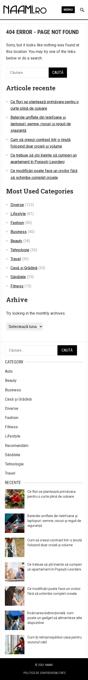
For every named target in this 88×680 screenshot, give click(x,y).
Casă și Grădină (24, 268)
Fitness (17, 286)
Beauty (16, 241)
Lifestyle (18, 213)
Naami (49, 665)
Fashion (17, 222)
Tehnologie (20, 250)
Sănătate (18, 277)
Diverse (17, 204)
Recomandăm (16, 445)
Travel (16, 259)
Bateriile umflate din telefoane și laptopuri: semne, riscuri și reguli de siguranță (41, 124)
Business (19, 231)
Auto (9, 371)
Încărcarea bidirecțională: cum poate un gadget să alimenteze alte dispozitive (54, 618)
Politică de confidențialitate (44, 673)
